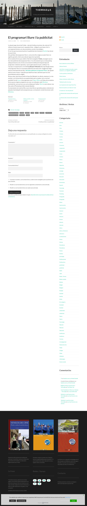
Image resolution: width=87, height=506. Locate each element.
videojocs (61, 356)
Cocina (61, 136)
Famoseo (61, 191)
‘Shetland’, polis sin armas (65, 82)
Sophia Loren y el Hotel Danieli (71, 378)
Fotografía (61, 196)
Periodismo (62, 248)
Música (61, 242)
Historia (61, 216)
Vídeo (60, 353)
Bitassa (22, 112)
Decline (12, 500)
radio (60, 273)
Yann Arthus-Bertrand (13, 121)
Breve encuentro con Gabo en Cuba (67, 87)
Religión (61, 287)
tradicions (61, 336)
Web (9, 172)
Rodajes (61, 290)
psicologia (61, 256)
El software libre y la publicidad (46, 121)
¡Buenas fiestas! (63, 66)
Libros (60, 228)
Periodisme (62, 245)
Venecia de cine (29, 26)
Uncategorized (62, 342)
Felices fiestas (62, 76)
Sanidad (61, 293)
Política (61, 253)
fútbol (60, 202)
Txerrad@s (43, 10)
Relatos (48, 26)
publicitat (61, 268)
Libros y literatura (63, 230)
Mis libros (19, 26)
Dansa (60, 159)
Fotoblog (61, 193)
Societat (61, 307)
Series (60, 299)
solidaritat (61, 313)
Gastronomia (62, 205)
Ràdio (60, 270)
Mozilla (45, 51)
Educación (61, 179)
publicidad (61, 265)
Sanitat (61, 296)
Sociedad (61, 305)
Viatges (61, 350)
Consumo (61, 145)
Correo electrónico (13, 165)
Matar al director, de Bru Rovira (66, 79)
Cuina (60, 154)
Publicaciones (62, 259)
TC (18, 41)
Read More (68, 497)
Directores (61, 168)
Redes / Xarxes (62, 276)
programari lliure (13, 115)
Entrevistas (40, 26)
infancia (61, 222)
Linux (19, 80)
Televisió (61, 324)
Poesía (61, 250)
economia (61, 173)
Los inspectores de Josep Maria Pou (67, 84)
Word (41, 84)
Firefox (27, 112)
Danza (60, 162)
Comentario (11, 142)
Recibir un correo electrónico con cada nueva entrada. (24, 188)
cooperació (62, 148)
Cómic (60, 139)
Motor (60, 239)
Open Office (36, 80)
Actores (61, 122)
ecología (61, 171)
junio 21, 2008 (12, 41)
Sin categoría (62, 302)
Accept (73, 500)
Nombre (10, 158)
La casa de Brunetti (72, 391)
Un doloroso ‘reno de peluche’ (66, 90)
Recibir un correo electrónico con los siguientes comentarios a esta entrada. (30, 184)
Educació (61, 176)
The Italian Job (70, 387)
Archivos (61, 108)
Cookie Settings (21, 500)
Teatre (60, 316)
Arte (60, 125)
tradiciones (62, 333)
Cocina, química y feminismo (66, 73)
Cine (60, 128)
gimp (32, 112)
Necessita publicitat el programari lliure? (36, 70)
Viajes (55, 26)
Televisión (61, 330)
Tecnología (17, 109)
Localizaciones (62, 236)
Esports (61, 185)
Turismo (61, 339)
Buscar (61, 47)
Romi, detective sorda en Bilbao (66, 63)
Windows (45, 82)
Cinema (61, 131)
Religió (61, 285)
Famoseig (61, 188)
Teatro (60, 319)
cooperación (62, 151)
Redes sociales (62, 279)
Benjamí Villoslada (13, 112)
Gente (60, 213)
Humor (61, 219)
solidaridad (62, 310)
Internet (12, 109)
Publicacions (62, 262)
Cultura (61, 156)
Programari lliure (11, 98)
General (61, 211)
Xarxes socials (62, 362)
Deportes (61, 165)
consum (61, 142)
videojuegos (62, 359)
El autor (10, 26)
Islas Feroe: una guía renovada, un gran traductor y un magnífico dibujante (68, 70)
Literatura (61, 233)
